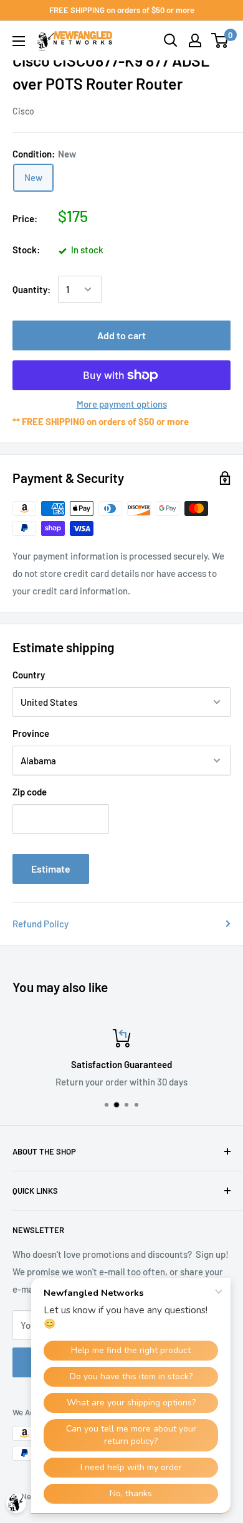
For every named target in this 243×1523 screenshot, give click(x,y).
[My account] (195, 40)
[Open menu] (18, 41)
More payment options (122, 404)
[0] (220, 40)
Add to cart (121, 335)
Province (30, 733)
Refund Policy (40, 923)
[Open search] (171, 40)
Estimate (50, 868)
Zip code (29, 791)
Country (28, 674)
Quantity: (31, 289)
